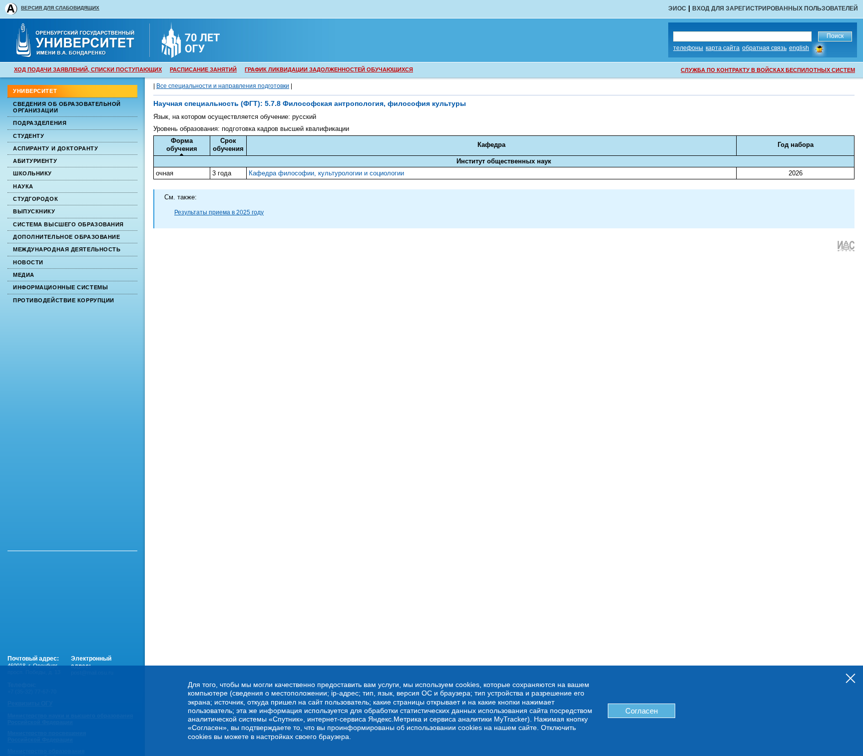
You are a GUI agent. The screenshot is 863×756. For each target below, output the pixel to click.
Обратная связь (764, 48)
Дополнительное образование (66, 237)
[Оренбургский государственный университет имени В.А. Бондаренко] (82, 54)
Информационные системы (60, 287)
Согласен (641, 711)
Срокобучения (228, 144)
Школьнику (32, 173)
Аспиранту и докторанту (55, 148)
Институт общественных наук (503, 161)
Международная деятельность (66, 249)
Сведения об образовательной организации (67, 107)
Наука (23, 186)
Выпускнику (34, 211)
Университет (35, 91)
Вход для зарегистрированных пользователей (775, 8)
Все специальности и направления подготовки (222, 85)
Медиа (23, 275)
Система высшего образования (68, 224)
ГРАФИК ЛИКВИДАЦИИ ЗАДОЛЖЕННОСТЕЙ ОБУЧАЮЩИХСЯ (329, 69)
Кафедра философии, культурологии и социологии (326, 173)
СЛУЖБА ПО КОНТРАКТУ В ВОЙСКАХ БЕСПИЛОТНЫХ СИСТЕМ (768, 70)
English (799, 48)
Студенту (28, 136)
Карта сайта (723, 48)
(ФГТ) (249, 103)
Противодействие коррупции (63, 300)
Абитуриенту (35, 161)
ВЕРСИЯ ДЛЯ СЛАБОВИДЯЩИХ (60, 7)
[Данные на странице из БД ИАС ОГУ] (846, 249)
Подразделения (39, 123)
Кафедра (491, 144)
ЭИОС (677, 8)
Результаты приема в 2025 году (219, 212)
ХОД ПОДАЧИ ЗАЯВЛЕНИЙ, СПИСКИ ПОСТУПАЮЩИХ (88, 69)
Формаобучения (181, 144)
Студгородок (35, 199)
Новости (28, 262)
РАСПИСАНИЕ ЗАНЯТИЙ (203, 69)
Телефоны (688, 48)
